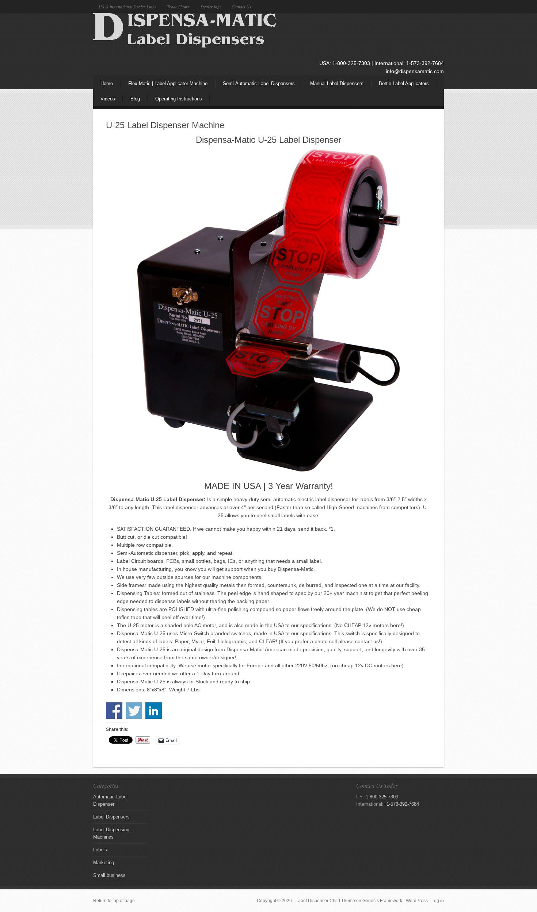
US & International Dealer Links (127, 6)
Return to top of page (114, 900)
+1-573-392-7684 (401, 804)
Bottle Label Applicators (404, 83)
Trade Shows (178, 6)
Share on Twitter (134, 710)
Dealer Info (211, 6)
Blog (135, 99)
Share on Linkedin (153, 710)
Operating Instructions (178, 99)
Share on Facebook (114, 710)
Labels (100, 849)
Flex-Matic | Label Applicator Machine (167, 83)
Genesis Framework (382, 900)
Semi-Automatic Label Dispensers (255, 86)
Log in (437, 900)
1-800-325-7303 (382, 797)
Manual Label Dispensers (333, 86)
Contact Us (241, 6)
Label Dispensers (111, 817)
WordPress (417, 900)
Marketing (103, 862)
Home (106, 83)
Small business (109, 875)
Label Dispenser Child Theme (325, 900)
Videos (104, 101)
